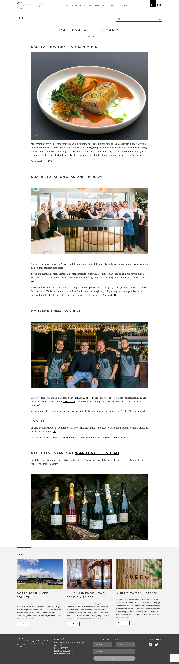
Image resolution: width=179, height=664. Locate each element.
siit (54, 431)
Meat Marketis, (80, 411)
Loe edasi (22, 624)
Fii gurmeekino (68, 437)
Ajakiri (124, 5)
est (153, 5)
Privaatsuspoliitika (62, 653)
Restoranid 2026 (75, 5)
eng (159, 5)
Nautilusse (69, 401)
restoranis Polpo (109, 437)
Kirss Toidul (78, 427)
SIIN (50, 161)
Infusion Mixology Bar (86, 397)
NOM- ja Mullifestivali (97, 453)
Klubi (113, 5)
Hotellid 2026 (97, 5)
